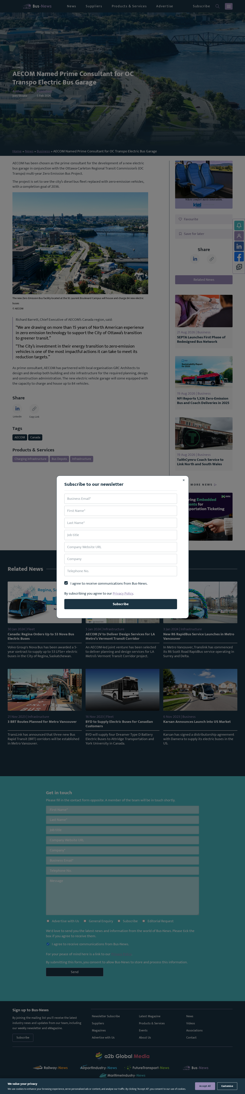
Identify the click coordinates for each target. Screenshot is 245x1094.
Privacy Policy (123, 593)
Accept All (205, 1086)
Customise (227, 1086)
